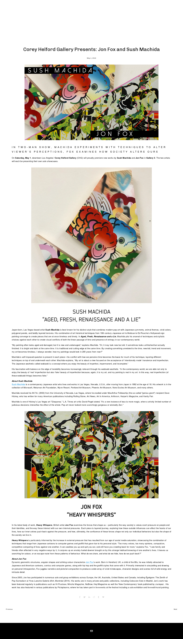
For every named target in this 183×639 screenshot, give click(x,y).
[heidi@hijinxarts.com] (91, 631)
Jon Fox (89, 562)
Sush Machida (18, 384)
